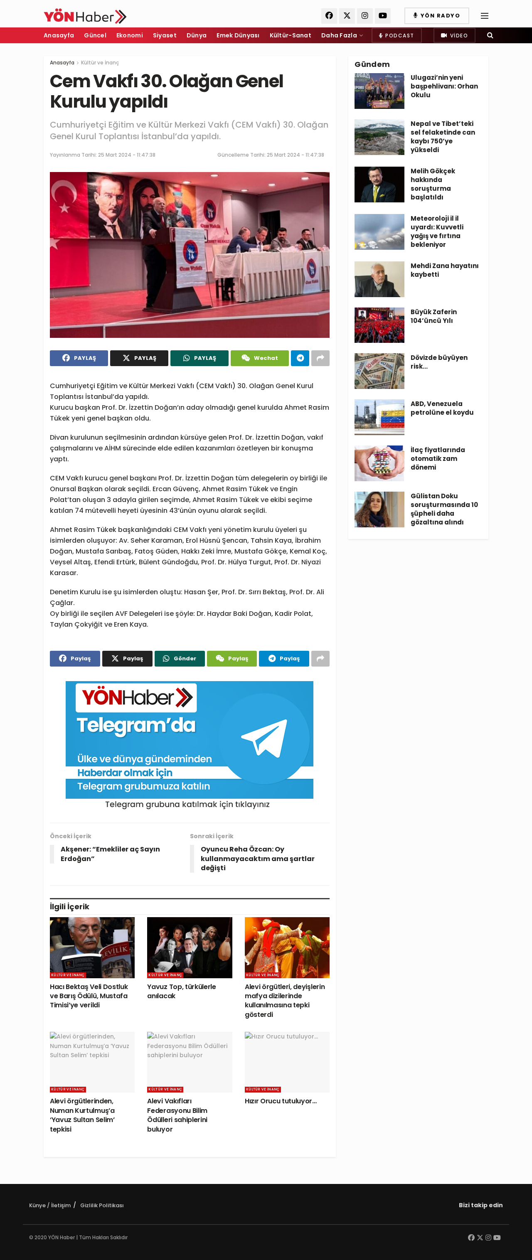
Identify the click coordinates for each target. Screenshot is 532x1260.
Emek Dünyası (238, 35)
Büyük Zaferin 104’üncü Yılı (434, 316)
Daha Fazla (339, 35)
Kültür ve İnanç (100, 62)
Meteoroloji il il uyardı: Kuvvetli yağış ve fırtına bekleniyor (437, 231)
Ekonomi (129, 35)
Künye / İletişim (50, 1205)
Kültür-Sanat (290, 35)
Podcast (399, 35)
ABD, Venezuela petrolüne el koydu (442, 408)
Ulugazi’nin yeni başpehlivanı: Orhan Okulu (444, 86)
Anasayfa (59, 35)
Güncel (95, 35)
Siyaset (165, 35)
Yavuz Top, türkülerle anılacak (181, 991)
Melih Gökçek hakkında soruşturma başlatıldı (433, 184)
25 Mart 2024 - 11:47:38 (126, 154)
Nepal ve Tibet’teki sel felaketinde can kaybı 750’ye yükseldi (443, 136)
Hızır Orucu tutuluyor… (281, 1101)
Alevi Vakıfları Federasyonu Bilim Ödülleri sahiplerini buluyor (177, 1115)
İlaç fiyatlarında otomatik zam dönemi (438, 458)
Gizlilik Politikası (102, 1205)
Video (458, 35)
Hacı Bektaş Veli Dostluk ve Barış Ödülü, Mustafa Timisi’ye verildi (89, 996)
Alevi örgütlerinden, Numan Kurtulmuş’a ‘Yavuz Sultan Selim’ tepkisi (82, 1115)
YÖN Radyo (439, 16)
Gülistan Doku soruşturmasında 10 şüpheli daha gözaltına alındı (444, 509)
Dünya (197, 35)
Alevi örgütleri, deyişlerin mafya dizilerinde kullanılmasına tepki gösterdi (285, 1000)
